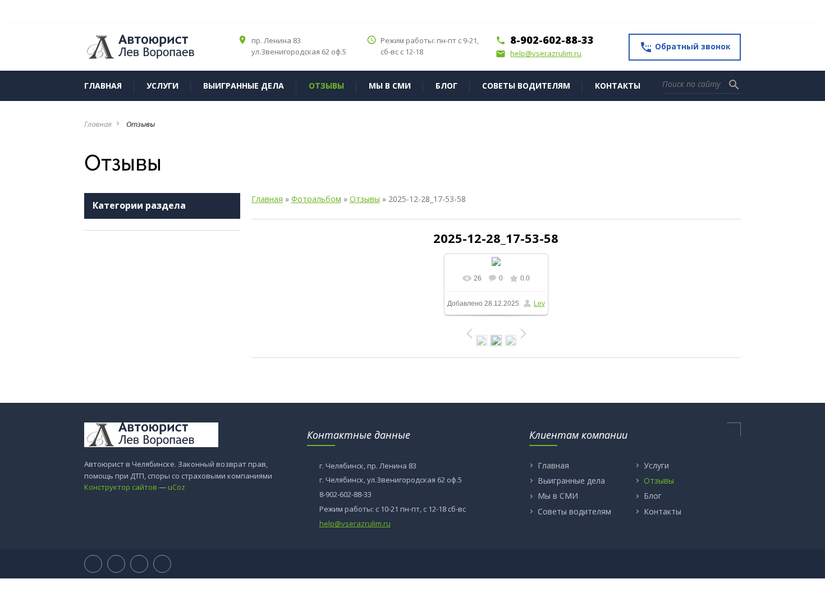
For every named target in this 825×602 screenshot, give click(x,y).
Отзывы (365, 199)
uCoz (176, 487)
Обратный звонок (685, 47)
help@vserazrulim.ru (538, 53)
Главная (98, 124)
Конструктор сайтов (120, 487)
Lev (539, 303)
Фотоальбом (316, 199)
